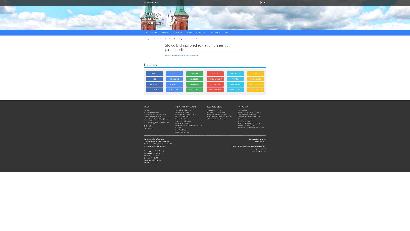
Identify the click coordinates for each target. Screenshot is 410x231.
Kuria (189, 33)
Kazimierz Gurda (159, 39)
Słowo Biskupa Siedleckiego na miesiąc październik (181, 55)
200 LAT (228, 33)
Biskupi (154, 33)
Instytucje (178, 33)
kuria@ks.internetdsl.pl (157, 146)
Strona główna (148, 39)
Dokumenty (216, 33)
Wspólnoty (201, 33)
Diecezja (165, 33)
